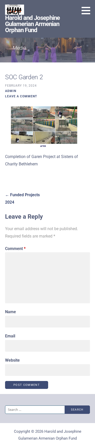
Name (10, 311)
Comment (15, 248)
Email (10, 336)
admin (10, 91)
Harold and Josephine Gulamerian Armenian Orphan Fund (32, 24)
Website (12, 360)
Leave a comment (21, 96)
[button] (87, 10)
